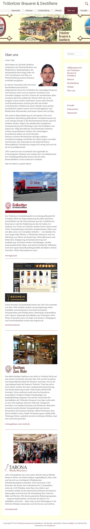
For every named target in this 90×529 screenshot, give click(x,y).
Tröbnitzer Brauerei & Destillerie (30, 3)
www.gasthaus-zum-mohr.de (17, 424)
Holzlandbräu (44, 10)
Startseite (15, 10)
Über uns (71, 10)
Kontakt (84, 10)
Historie (29, 10)
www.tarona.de (11, 509)
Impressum (72, 113)
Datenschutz (72, 109)
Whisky (58, 10)
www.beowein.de (12, 325)
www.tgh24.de (11, 256)
